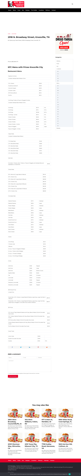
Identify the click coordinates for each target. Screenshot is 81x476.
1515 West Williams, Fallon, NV (31, 422)
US (57, 123)
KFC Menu (13, 466)
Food (19, 10)
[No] (79, 474)
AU (58, 71)
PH (58, 111)
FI (57, 95)
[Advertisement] (40, 23)
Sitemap (46, 460)
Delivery (48, 10)
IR (57, 76)
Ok (69, 474)
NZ (58, 78)
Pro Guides (34, 10)
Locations (41, 10)
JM (58, 102)
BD (58, 90)
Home (9, 10)
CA (58, 73)
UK (58, 121)
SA (57, 116)
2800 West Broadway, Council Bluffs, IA (15, 422)
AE (58, 85)
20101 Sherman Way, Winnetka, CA (14, 446)
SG (58, 118)
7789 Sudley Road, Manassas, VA (48, 446)
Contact (54, 10)
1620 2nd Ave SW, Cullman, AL (65, 445)
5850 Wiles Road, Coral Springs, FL (65, 421)
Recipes (28, 10)
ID (57, 97)
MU (58, 104)
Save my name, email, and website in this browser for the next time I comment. (24, 373)
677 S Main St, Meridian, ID (47, 421)
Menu (14, 10)
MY (58, 106)
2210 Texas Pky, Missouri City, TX (31, 445)
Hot (23, 10)
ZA (57, 80)
